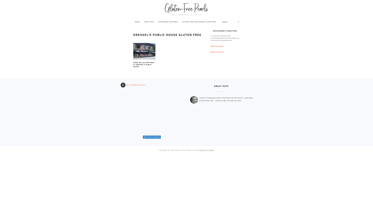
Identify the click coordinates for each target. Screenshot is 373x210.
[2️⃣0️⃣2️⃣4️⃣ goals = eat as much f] (128, 121)
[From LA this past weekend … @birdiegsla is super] (175, 130)
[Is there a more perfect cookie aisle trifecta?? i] (144, 93)
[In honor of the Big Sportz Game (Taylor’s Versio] (159, 103)
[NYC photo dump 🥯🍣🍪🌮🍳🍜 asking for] (175, 103)
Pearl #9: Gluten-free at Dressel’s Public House (143, 65)
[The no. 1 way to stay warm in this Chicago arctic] (128, 112)
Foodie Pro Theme (206, 150)
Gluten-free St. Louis (217, 52)
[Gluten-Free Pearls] (186, 17)
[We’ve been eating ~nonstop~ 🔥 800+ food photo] (159, 121)
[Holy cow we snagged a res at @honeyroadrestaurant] (159, 130)
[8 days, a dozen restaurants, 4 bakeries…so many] (128, 130)
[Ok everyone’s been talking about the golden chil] (159, 93)
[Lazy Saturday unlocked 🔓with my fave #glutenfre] (175, 112)
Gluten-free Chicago (217, 46)
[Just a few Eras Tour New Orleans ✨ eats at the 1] (128, 93)
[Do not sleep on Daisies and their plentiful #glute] (144, 130)
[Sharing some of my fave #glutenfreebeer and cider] (144, 103)
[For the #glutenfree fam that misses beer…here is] (128, 103)
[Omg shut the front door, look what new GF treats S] (144, 121)
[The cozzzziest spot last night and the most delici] (144, 112)
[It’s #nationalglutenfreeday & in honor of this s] (159, 112)
